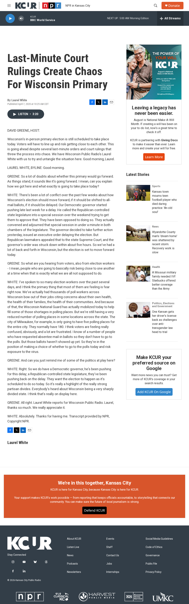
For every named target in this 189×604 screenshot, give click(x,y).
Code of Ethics (154, 547)
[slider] (27, 18)
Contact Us (112, 555)
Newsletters (74, 572)
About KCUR (74, 538)
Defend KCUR (94, 510)
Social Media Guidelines (159, 538)
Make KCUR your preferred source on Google (154, 363)
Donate (174, 6)
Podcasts (72, 563)
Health (156, 266)
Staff (109, 547)
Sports (156, 186)
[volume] (21, 18)
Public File (151, 563)
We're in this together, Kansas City (94, 483)
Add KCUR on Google (154, 392)
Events (110, 538)
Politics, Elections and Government (163, 305)
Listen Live (73, 547)
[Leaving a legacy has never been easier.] (153, 72)
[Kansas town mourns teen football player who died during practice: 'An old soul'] (138, 193)
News (155, 226)
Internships (112, 572)
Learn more (154, 157)
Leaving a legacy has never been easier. (154, 110)
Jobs (109, 563)
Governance (153, 555)
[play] (10, 18)
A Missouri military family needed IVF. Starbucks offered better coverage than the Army (164, 280)
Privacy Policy (153, 572)
